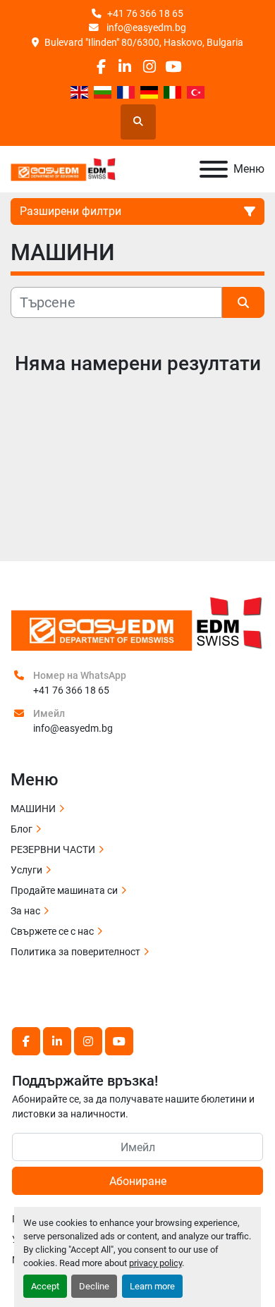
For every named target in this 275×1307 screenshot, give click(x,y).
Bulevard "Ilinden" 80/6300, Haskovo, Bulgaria (143, 42)
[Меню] (214, 169)
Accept (45, 1286)
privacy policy (155, 1263)
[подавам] (243, 302)
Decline (94, 1286)
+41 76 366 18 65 (145, 13)
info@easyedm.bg (145, 27)
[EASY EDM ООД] (137, 622)
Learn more (152, 1286)
